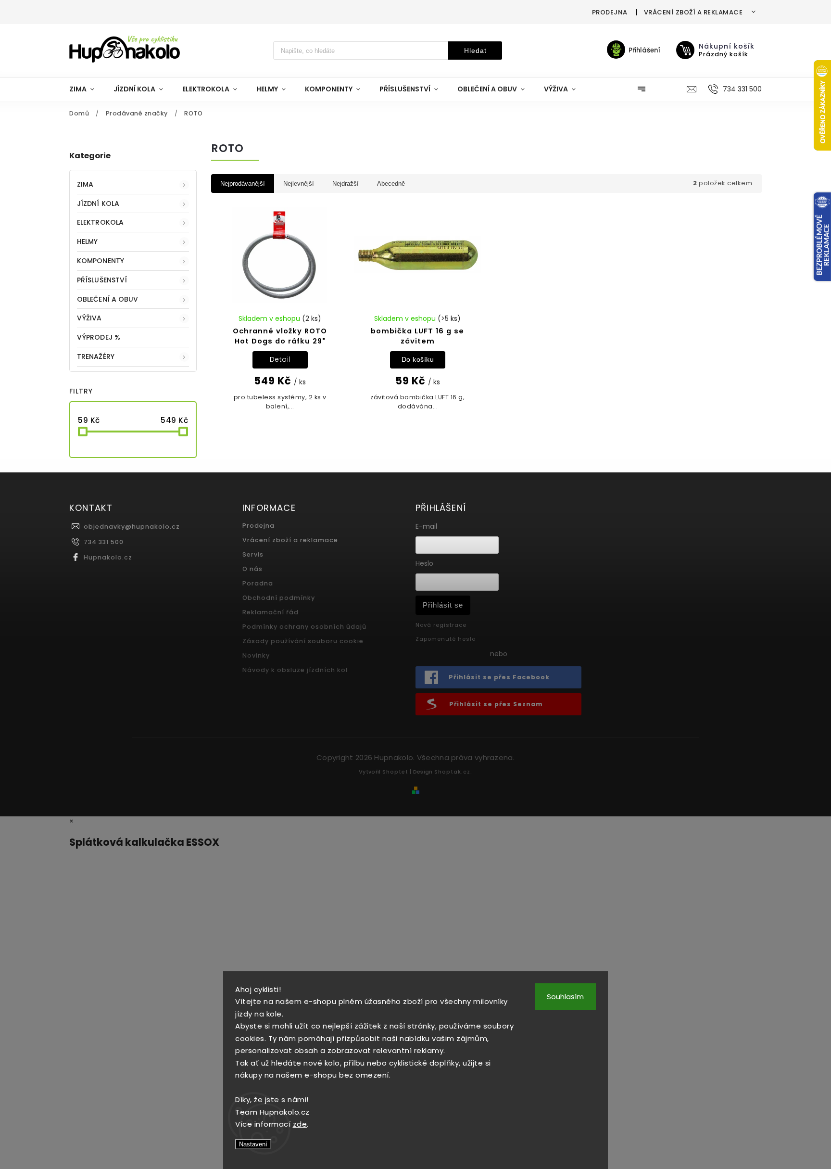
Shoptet (395, 771)
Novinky (256, 655)
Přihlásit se (443, 605)
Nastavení (253, 1144)
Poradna (257, 583)
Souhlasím (565, 996)
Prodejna (610, 12)
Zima (85, 184)
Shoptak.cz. (453, 771)
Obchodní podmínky (278, 598)
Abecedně (391, 183)
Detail (280, 359)
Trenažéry (95, 356)
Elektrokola (100, 222)
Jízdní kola (98, 203)
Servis (253, 554)
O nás (252, 569)
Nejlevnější (298, 183)
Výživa (89, 318)
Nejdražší (345, 183)
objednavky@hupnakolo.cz (132, 526)
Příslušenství (102, 280)
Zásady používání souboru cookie (303, 641)
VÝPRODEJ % (98, 337)
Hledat (475, 50)
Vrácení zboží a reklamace (693, 12)
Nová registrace (441, 625)
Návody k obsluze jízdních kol (295, 670)
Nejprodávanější (242, 183)
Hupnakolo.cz (108, 557)
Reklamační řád (270, 612)
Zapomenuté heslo (446, 639)
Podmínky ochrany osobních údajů (304, 627)
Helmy (87, 241)
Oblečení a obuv (107, 299)
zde (300, 1124)
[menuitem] (86, 89)
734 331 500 (104, 542)
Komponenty (100, 261)
